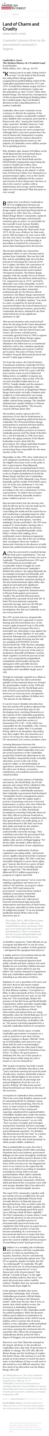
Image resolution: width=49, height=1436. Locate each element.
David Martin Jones (14, 33)
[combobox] (26, 14)
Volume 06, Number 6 (18, 1399)
